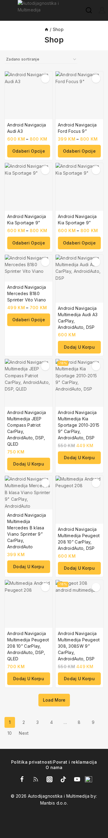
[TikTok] (63, 779)
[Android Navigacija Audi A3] (28, 95)
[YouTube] (77, 779)
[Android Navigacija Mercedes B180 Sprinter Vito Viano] (28, 268)
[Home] (46, 29)
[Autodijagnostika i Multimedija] (48, 10)
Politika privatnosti (32, 762)
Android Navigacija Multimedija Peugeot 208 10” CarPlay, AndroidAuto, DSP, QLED (28, 646)
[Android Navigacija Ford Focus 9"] (79, 95)
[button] (79, 347)
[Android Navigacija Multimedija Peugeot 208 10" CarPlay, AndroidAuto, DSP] (79, 500)
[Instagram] (50, 779)
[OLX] (88, 779)
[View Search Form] (85, 10)
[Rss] (36, 779)
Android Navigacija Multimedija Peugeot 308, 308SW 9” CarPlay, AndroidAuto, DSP (79, 646)
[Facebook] (22, 779)
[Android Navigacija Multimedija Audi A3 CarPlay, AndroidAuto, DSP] (79, 279)
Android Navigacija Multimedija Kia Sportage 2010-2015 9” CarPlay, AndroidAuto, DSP (78, 425)
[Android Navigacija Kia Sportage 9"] (28, 187)
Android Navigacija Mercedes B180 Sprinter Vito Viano (26, 293)
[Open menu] (8, 10)
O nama (54, 767)
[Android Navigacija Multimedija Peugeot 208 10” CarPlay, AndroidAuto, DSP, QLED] (28, 604)
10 (10, 733)
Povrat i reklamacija (75, 762)
